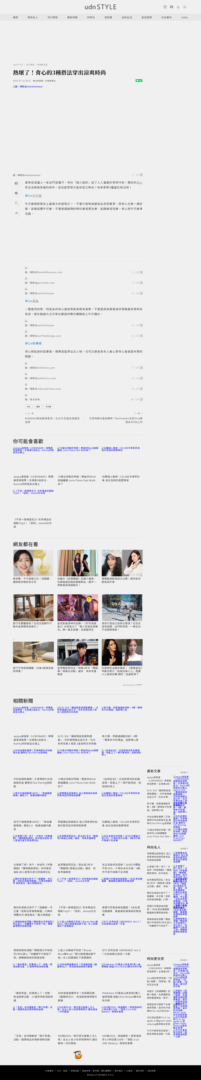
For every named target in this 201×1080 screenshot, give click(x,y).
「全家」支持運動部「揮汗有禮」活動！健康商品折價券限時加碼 (33, 1037)
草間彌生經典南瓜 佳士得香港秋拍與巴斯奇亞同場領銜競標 (77, 823)
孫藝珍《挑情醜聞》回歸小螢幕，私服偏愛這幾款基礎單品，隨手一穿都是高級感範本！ (76, 582)
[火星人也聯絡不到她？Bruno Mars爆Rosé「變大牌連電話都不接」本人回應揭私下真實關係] (77, 934)
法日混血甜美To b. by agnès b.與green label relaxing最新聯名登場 (159, 1021)
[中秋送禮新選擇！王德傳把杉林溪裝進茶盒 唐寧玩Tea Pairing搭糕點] (33, 763)
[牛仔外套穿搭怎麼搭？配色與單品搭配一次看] (180, 1034)
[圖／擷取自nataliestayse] (84, 289)
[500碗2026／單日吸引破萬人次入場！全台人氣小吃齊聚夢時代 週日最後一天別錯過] (77, 1019)
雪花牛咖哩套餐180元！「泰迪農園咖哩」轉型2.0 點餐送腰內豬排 (33, 825)
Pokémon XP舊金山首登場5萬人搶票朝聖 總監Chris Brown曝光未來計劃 (121, 996)
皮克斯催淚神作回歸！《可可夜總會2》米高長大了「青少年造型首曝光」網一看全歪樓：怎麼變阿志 (77, 626)
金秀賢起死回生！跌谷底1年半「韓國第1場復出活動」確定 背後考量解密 (77, 868)
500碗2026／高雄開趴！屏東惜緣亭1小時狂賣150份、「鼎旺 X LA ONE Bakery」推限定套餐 (121, 1039)
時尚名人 (33, 17)
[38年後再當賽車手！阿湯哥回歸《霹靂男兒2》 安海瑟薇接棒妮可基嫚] (77, 977)
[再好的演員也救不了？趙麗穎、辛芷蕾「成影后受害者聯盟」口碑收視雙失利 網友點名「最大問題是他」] (33, 891)
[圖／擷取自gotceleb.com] (84, 278)
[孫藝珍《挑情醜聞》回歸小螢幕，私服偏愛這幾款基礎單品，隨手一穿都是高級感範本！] (180, 994)
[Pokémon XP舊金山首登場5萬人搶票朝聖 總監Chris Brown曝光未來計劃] (122, 977)
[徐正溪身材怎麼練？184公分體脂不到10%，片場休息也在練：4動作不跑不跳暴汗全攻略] (122, 848)
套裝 (38, 406)
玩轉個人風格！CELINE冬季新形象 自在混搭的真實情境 (121, 478)
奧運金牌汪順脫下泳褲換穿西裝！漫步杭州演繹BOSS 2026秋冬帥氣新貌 (159, 1009)
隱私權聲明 (106, 1071)
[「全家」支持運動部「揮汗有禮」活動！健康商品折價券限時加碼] (33, 1019)
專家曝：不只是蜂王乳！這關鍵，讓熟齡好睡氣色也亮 (32, 580)
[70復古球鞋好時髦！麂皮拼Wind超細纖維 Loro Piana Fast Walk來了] (77, 460)
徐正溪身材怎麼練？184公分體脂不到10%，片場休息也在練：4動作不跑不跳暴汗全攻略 (121, 868)
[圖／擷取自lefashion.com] (84, 363)
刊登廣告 (49, 1071)
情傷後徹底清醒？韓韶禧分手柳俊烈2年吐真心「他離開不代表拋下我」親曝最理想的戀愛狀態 (33, 953)
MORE (183, 772)
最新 (15, 17)
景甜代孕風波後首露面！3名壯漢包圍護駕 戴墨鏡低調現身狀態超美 (121, 910)
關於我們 (140, 1071)
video (184, 17)
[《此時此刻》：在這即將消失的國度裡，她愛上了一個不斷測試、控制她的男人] (122, 763)
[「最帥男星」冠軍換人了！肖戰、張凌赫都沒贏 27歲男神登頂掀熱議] (33, 977)
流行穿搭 (52, 17)
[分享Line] (16, 193)
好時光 (91, 17)
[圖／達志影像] (84, 395)
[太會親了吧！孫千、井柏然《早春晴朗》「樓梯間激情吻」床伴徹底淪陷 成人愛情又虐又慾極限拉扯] (33, 848)
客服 (65, 1071)
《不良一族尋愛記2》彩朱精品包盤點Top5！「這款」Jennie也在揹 (33, 523)
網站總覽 (152, 1071)
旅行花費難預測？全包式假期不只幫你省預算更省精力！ (32, 625)
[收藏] (16, 203)
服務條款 (86, 1071)
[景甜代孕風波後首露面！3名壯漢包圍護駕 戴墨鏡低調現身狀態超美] (122, 891)
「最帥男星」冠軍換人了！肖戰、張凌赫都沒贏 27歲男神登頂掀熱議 (33, 996)
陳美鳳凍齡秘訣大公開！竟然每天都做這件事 (121, 580)
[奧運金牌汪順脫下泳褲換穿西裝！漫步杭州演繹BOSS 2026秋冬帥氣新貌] (180, 1007)
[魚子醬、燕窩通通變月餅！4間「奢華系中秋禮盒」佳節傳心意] (122, 720)
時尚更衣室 (42, 65)
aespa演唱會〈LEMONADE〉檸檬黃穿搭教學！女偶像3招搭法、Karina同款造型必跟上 (33, 480)
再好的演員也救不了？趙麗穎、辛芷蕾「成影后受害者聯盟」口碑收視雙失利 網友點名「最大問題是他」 (33, 912)
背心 (29, 406)
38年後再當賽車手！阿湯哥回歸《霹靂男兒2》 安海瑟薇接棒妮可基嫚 (77, 996)
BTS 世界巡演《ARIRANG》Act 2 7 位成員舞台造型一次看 (121, 952)
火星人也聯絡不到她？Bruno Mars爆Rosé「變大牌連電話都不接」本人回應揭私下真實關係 (77, 953)
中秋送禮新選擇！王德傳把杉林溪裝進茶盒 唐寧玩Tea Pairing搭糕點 (33, 782)
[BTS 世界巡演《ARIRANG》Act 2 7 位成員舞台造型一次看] (122, 934)
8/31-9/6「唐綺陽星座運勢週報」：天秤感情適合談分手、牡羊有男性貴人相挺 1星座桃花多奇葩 (77, 739)
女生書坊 (166, 17)
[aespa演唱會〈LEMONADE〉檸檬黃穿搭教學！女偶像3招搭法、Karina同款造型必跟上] (33, 460)
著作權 (96, 1071)
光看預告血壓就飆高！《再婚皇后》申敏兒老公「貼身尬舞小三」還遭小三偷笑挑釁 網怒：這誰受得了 (122, 671)
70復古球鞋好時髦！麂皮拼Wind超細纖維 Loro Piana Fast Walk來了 (77, 480)
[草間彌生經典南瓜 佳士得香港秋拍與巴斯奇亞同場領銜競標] (77, 805)
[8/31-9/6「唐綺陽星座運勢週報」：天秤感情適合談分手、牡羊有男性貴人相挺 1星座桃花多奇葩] (77, 720)
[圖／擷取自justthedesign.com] (84, 331)
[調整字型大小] (16, 213)
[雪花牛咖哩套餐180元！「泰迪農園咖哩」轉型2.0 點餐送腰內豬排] (33, 805)
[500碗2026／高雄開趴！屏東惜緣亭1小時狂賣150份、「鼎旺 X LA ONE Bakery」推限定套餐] (122, 1019)
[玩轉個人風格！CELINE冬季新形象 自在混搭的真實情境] (122, 460)
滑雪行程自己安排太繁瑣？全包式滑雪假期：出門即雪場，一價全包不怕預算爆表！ (121, 626)
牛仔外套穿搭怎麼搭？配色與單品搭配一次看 (158, 1032)
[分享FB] (16, 183)
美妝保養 (72, 17)
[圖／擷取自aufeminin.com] (84, 374)
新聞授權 (75, 1071)
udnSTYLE (18, 65)
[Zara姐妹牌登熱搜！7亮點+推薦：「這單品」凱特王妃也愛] (180, 981)
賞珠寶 (108, 17)
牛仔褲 (48, 406)
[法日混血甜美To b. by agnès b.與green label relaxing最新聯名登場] (180, 1021)
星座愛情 (147, 17)
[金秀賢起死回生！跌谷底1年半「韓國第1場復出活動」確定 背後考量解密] (77, 848)
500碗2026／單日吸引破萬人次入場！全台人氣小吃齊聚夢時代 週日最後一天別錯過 (77, 1039)
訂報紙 (129, 1071)
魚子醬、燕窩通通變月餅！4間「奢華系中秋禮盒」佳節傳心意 (120, 738)
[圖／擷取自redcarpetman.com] (84, 384)
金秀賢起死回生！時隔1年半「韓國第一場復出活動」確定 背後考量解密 (77, 671)
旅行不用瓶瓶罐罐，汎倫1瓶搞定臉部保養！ (33, 669)
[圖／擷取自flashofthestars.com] (84, 268)
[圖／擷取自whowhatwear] (78, 128)
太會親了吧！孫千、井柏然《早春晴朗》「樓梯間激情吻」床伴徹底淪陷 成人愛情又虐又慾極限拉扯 (33, 868)
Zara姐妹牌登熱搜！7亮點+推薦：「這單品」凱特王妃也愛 (159, 981)
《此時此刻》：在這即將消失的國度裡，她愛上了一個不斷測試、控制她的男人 (121, 782)
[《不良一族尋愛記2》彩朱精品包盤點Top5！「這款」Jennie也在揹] (33, 503)
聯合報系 (119, 1071)
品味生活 (127, 17)
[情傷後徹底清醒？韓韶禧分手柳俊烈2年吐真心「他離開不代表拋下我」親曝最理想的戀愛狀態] (33, 934)
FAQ (59, 1071)
